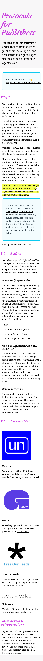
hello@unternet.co (11, 653)
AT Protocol (23, 531)
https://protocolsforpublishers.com (23, 82)
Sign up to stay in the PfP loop (16, 245)
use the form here (17, 650)
